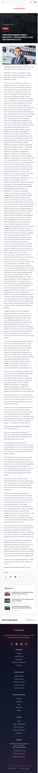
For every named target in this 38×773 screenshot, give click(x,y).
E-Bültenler (19, 701)
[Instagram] (26, 644)
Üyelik (19, 721)
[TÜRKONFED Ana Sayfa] (19, 9)
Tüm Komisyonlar (19, 688)
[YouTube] (21, 644)
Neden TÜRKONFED (19, 724)
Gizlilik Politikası (12, 768)
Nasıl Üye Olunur (19, 727)
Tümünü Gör (30, 620)
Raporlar (19, 698)
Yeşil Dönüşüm (19, 679)
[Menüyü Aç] (35, 2)
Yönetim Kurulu (19, 656)
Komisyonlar (19, 659)
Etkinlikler (19, 733)
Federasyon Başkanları (19, 662)
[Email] (20, 577)
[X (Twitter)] (6, 577)
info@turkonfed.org (19, 756)
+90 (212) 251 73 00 (19, 751)
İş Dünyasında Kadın (19, 682)
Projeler (19, 710)
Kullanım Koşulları (25, 768)
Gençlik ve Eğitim (19, 685)
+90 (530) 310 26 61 (19, 754)
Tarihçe (19, 653)
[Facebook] (10, 577)
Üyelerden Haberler (19, 730)
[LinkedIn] (15, 577)
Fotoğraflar (19, 707)
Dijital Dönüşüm (19, 676)
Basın (19, 704)
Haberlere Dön (9, 24)
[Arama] (31, 2)
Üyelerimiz (19, 665)
